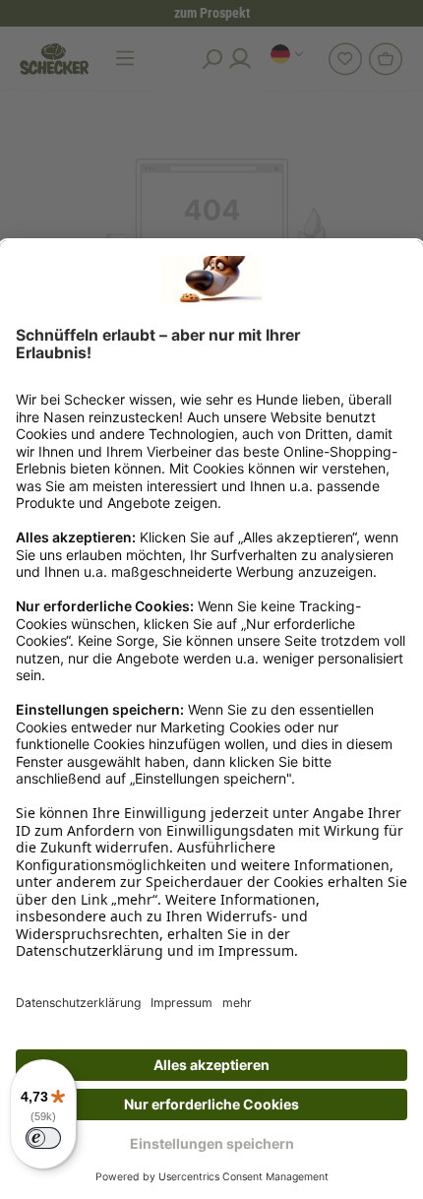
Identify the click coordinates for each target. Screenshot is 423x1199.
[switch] (43, 1138)
